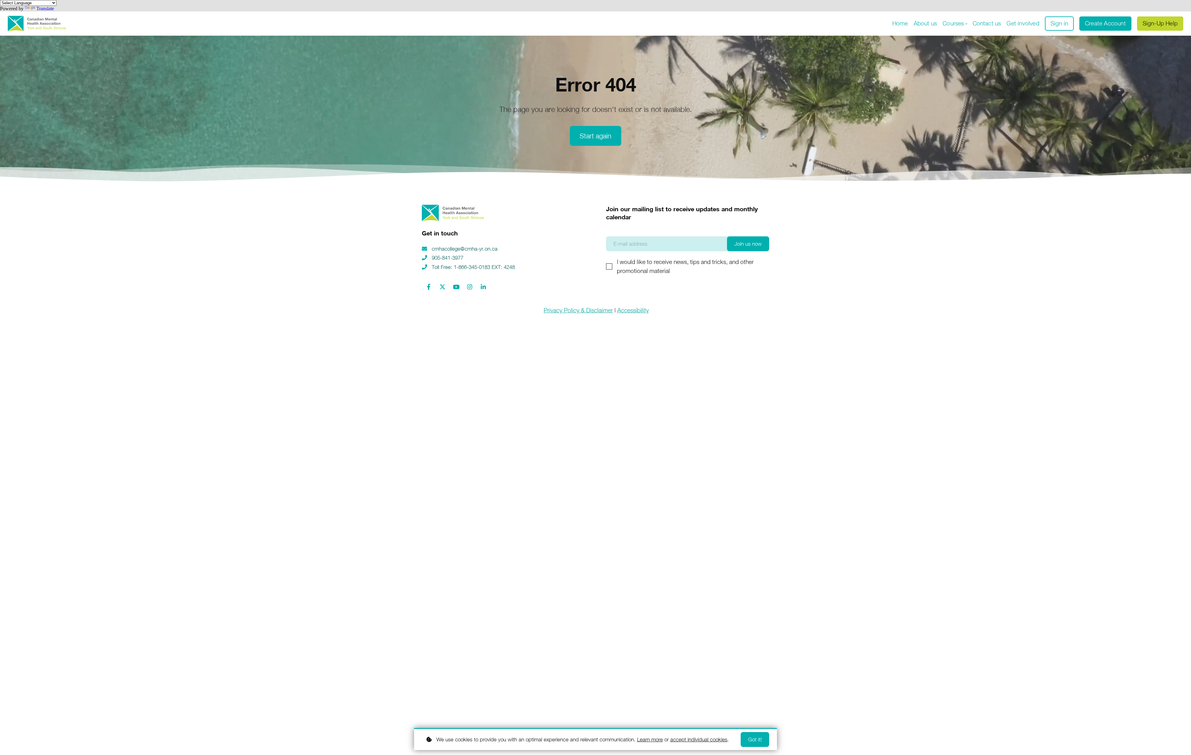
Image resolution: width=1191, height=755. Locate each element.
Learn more (650, 739)
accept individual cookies (698, 739)
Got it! (755, 739)
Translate (45, 8)
